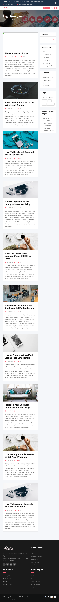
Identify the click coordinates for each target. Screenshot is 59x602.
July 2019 (46, 83)
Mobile (43, 104)
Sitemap (5, 581)
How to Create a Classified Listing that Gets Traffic (19, 356)
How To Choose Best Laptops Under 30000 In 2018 (18, 256)
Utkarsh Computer (9, 599)
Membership (34, 559)
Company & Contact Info (9, 576)
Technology (46, 63)
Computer (44, 100)
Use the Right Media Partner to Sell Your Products (19, 455)
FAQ (32, 578)
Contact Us (34, 587)
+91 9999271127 (9, 4)
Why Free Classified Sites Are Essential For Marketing (19, 307)
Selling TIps (34, 554)
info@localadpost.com (25, 4)
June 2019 (46, 86)
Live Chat (33, 576)
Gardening (46, 57)
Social (48, 104)
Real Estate (46, 60)
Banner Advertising (36, 562)
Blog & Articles (7, 578)
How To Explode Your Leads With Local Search (19, 103)
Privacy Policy (6, 587)
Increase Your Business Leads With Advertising (17, 406)
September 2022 (48, 77)
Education (46, 52)
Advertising (44, 97)
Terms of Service (7, 584)
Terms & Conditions (36, 584)
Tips (53, 104)
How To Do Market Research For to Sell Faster (19, 153)
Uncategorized (47, 66)
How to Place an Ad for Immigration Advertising (17, 203)
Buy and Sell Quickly (36, 556)
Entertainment (47, 54)
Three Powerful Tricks (16, 53)
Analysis (51, 97)
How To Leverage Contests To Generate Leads (19, 505)
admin (18, 56)
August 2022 (47, 80)
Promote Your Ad (35, 565)
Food (50, 100)
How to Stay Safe (35, 581)
